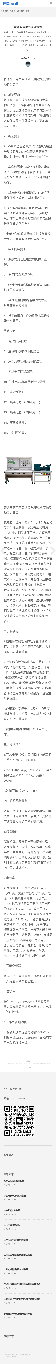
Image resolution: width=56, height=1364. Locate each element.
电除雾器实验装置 (12, 1210)
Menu (51, 3)
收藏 (30, 1067)
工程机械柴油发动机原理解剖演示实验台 (22, 1284)
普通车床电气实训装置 (45, 1063)
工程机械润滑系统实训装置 (16, 1269)
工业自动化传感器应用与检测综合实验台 (22, 1299)
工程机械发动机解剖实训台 (16, 1240)
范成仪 (12, 11)
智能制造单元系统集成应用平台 (18, 1314)
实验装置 (20, 11)
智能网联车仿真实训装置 (15, 1196)
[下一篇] (53, 551)
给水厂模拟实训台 (12, 1225)
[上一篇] (3, 551)
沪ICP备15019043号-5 (10, 1356)
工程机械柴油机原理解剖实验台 (18, 1255)
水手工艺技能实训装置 (14, 1181)
